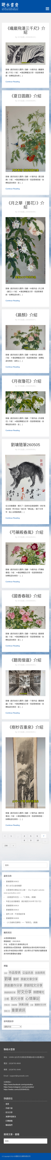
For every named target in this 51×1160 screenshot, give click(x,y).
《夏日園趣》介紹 (25, 96)
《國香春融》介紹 (25, 596)
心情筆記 (32, 999)
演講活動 (24, 1004)
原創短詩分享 (9, 992)
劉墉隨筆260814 (12, 906)
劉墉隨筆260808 (12, 918)
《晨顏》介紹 (25, 315)
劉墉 (8, 979)
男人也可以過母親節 (14, 886)
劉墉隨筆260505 (25, 445)
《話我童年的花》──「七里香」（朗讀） (21, 897)
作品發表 (15, 972)
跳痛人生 (7, 1011)
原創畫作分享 (13, 985)
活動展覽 (14, 1005)
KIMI (5, 973)
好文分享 (24, 992)
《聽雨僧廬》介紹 (25, 660)
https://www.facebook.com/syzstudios (18, 1084)
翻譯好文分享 (40, 1005)
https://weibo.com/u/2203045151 (16, 1089)
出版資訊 (40, 972)
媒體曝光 (38, 992)
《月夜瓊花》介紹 (25, 381)
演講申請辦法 (11, 1117)
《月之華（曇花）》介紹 (25, 205)
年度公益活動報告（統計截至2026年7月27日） (24, 901)
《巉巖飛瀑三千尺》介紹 (25, 30)
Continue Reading (13, 82)
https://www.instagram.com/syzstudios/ (19, 1087)
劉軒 (16, 979)
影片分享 (17, 999)
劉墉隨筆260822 (12, 881)
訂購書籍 (9, 1121)
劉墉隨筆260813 (12, 910)
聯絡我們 (9, 1125)
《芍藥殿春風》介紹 (25, 532)
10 (38, 840)
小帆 (6, 999)
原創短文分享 (33, 985)
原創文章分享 (29, 979)
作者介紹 (9, 1108)
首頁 (7, 1104)
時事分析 (7, 1005)
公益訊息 (27, 972)
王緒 (31, 1005)
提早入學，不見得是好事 (15, 914)
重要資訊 (18, 1010)
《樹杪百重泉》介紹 (25, 727)
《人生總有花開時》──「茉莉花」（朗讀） (22, 922)
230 (6, 846)
